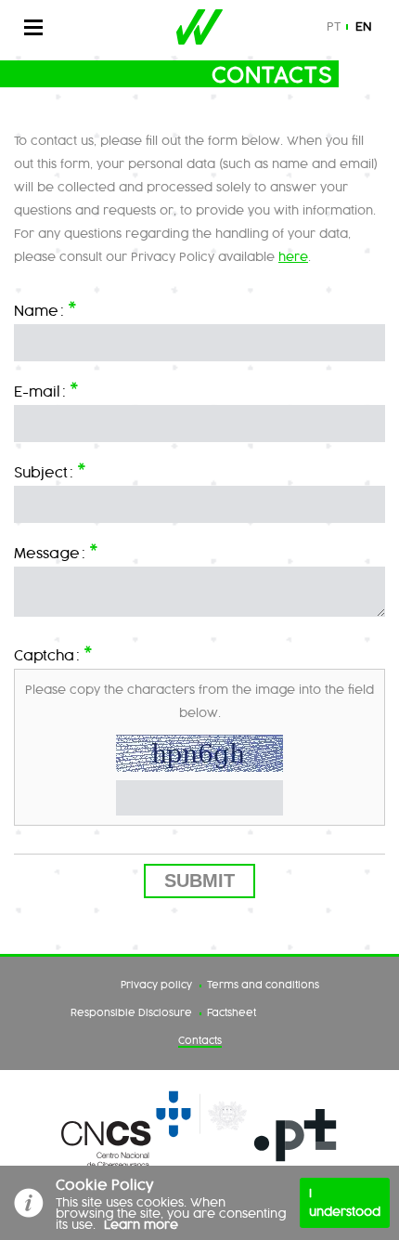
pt (334, 27)
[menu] (43, 27)
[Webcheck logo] (199, 27)
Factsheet (231, 1013)
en (363, 27)
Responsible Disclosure (131, 1013)
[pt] (295, 1137)
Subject (50, 470)
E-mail (46, 389)
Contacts (200, 1041)
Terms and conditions (263, 985)
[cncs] (154, 1136)
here (293, 257)
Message (56, 551)
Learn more (141, 1225)
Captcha (53, 653)
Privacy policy (156, 985)
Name (45, 309)
